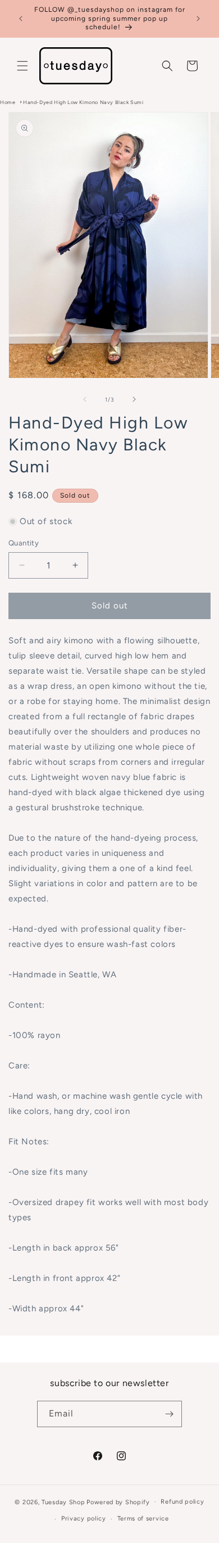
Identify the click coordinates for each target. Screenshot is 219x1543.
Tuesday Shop (63, 1501)
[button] (22, 65)
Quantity (23, 543)
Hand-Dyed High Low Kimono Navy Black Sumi (83, 102)
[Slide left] (84, 399)
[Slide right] (134, 399)
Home (7, 102)
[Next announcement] (198, 18)
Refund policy (182, 1501)
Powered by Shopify (118, 1501)
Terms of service (143, 1518)
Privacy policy (83, 1518)
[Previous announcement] (20, 18)
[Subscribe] (169, 1414)
